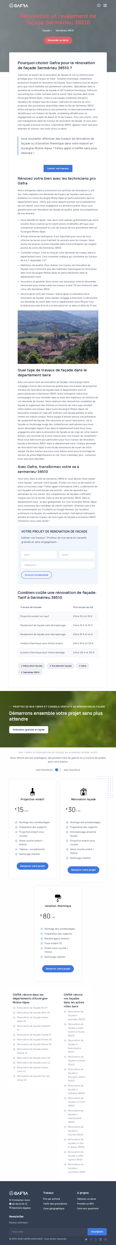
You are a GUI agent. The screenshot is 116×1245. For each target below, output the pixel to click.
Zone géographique (53, 1208)
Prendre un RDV (85, 1203)
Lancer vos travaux (58, 168)
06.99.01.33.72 (19, 1204)
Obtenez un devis (86, 1198)
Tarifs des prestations (55, 1203)
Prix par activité (51, 1198)
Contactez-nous (20, 1200)
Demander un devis (58, 40)
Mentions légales (21, 1207)
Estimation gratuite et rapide (29, 729)
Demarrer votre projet (32, 866)
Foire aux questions (88, 1208)
